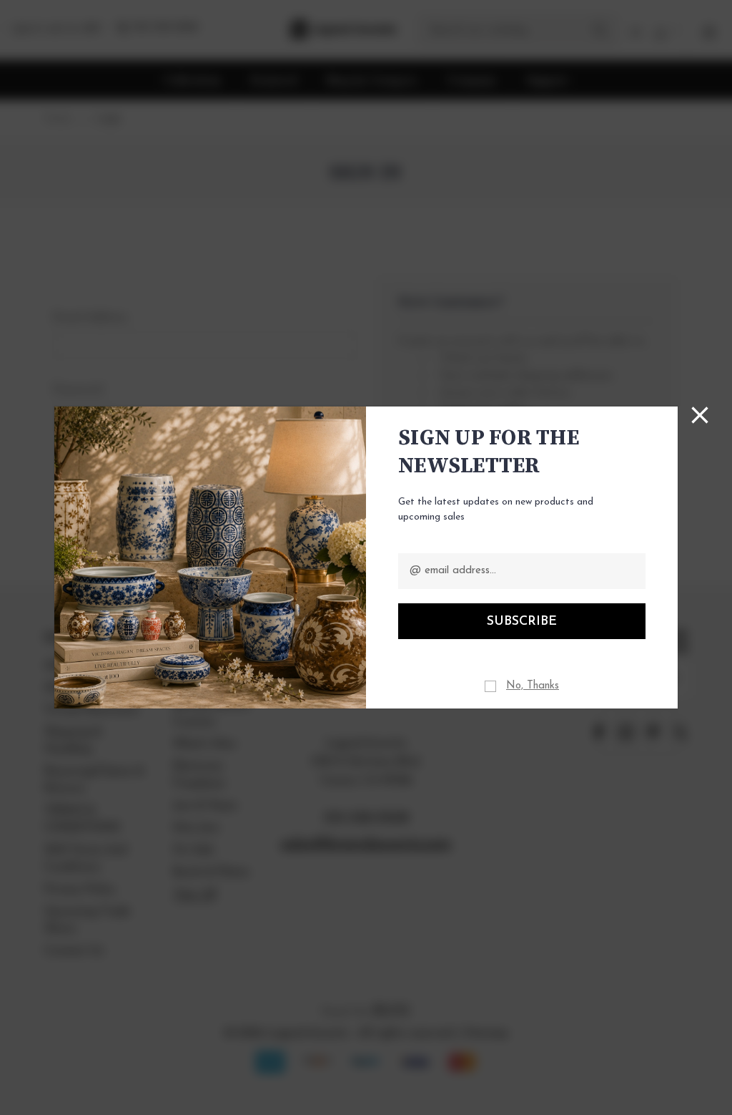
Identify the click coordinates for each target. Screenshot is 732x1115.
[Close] (700, 415)
